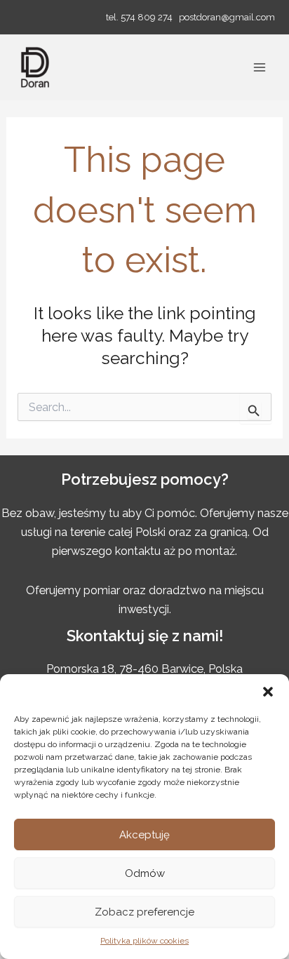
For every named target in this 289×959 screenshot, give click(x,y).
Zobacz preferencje (144, 912)
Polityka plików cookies (144, 941)
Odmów (145, 873)
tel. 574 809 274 (139, 16)
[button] (268, 692)
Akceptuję (144, 835)
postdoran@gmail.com (227, 16)
